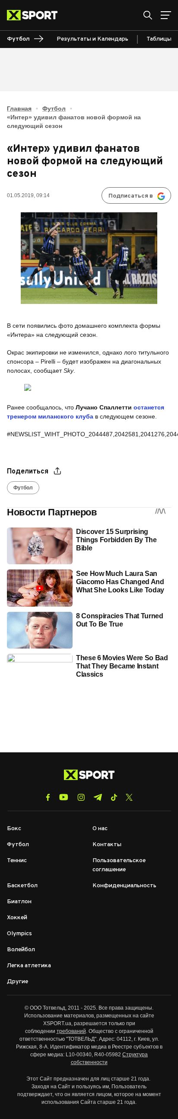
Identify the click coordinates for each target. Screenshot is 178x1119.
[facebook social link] (48, 797)
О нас (100, 828)
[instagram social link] (81, 797)
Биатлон (19, 901)
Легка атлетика (29, 965)
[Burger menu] (166, 15)
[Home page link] (35, 15)
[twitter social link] (129, 797)
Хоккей (17, 917)
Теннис (17, 860)
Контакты (106, 844)
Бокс (14, 828)
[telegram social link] (97, 797)
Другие (17, 981)
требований (71, 1031)
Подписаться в (130, 196)
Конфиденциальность (124, 885)
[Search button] (147, 15)
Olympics (19, 933)
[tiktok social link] (114, 797)
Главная (19, 108)
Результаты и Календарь (92, 39)
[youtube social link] (64, 797)
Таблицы (159, 39)
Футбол (54, 108)
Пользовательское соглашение (119, 865)
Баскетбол (22, 885)
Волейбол (21, 949)
